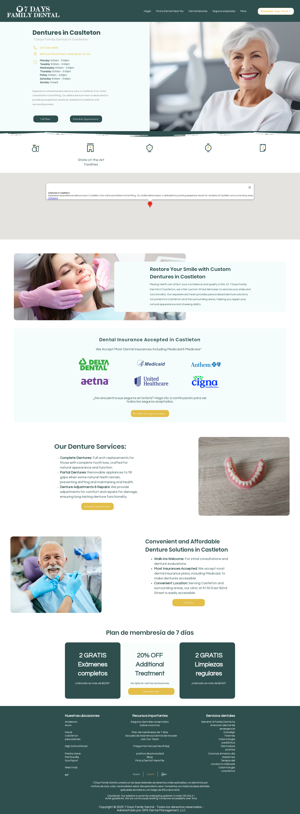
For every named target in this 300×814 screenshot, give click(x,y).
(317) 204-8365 (49, 47)
